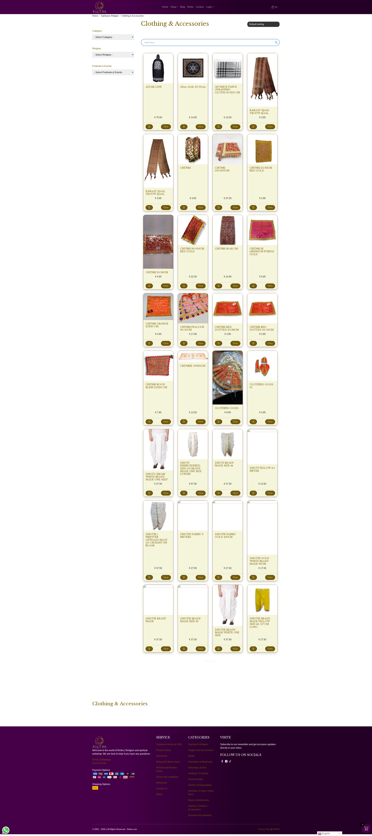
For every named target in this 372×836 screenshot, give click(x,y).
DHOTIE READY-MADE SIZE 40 (191, 620)
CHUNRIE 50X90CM (192, 365)
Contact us (161, 788)
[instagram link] (226, 761)
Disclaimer (161, 756)
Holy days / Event (197, 767)
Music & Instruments (198, 800)
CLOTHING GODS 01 (261, 386)
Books (191, 756)
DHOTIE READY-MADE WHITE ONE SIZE (227, 632)
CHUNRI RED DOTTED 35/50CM (262, 328)
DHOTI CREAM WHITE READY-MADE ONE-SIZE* (157, 477)
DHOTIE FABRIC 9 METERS (191, 535)
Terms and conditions (167, 777)
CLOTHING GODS (226, 408)
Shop (173, 7)
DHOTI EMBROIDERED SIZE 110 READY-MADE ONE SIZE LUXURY (190, 468)
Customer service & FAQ (169, 744)
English (325, 833)
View (165, 127)
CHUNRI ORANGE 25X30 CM (157, 325)
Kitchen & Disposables (200, 785)
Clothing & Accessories (133, 16)
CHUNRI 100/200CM (222, 169)
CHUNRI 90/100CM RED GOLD (192, 250)
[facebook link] (222, 761)
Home (165, 7)
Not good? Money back (168, 762)
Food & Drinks (195, 779)
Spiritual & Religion (110, 16)
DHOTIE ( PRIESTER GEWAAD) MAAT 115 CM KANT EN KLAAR (157, 540)
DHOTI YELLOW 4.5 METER (262, 469)
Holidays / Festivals (198, 773)
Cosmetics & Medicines (200, 762)
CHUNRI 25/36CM (157, 272)
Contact (200, 7)
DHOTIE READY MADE (156, 620)
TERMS (276, 829)
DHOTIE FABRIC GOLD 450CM (225, 535)
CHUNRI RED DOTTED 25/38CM (227, 328)
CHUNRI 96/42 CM (226, 248)
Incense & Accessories (200, 815)
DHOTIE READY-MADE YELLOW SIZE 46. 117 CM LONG (260, 622)
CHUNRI (185, 167)
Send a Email (99, 763)
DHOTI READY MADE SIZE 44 (224, 464)
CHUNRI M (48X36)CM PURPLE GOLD (262, 251)
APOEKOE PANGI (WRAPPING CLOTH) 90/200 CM (227, 89)
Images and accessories (200, 750)
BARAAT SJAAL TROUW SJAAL (259, 111)
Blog (182, 7)
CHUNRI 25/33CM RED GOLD (261, 169)
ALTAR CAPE (154, 86)
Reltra (190, 7)
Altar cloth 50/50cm (192, 86)
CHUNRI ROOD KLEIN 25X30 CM (156, 386)
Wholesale (161, 782)
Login (209, 7)
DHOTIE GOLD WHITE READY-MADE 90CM (259, 561)
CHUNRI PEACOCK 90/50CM (192, 328)
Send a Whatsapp (101, 759)
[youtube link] (230, 761)
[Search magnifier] (276, 42)
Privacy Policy (163, 750)
